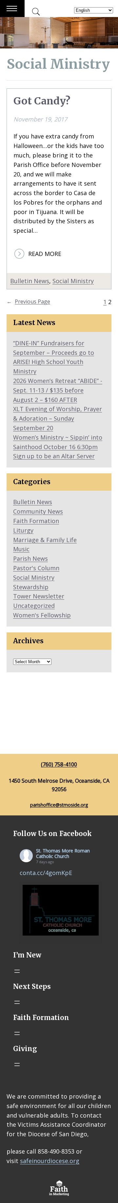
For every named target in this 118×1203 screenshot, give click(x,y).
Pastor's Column (36, 568)
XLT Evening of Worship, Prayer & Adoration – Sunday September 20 (57, 418)
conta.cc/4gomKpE (46, 873)
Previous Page (28, 301)
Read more (44, 254)
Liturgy (23, 530)
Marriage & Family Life (45, 540)
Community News (38, 511)
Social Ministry (73, 281)
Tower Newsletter (38, 596)
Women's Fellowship (42, 615)
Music (21, 549)
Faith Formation (36, 521)
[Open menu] (17, 971)
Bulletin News (29, 281)
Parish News (30, 558)
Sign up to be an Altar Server (54, 456)
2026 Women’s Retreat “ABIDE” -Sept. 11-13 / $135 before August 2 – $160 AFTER (57, 390)
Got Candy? (41, 101)
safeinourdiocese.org (49, 1161)
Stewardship (31, 587)
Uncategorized (34, 606)
